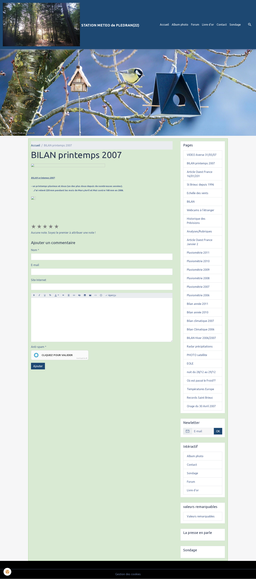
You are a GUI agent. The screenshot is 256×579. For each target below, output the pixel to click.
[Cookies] (7, 572)
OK (218, 431)
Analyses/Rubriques (199, 231)
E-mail (35, 265)
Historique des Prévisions (196, 220)
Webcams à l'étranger (200, 210)
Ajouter (38, 366)
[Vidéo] (90, 295)
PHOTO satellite (197, 355)
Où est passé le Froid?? (201, 380)
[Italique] (39, 295)
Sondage (235, 24)
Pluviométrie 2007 (198, 286)
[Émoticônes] (101, 295)
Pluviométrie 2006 (198, 295)
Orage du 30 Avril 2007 (201, 406)
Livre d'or (208, 24)
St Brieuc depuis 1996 (200, 184)
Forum (195, 24)
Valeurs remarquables (201, 516)
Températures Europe (200, 389)
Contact (222, 24)
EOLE (190, 363)
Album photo (180, 24)
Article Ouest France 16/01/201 (199, 174)
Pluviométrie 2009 (198, 269)
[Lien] (74, 295)
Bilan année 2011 (197, 303)
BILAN (191, 201)
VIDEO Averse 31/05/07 (201, 154)
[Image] (85, 295)
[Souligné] (45, 295)
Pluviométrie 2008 (198, 278)
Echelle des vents (197, 193)
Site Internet (38, 279)
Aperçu (112, 295)
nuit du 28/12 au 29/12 (201, 372)
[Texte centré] (68, 295)
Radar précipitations (200, 346)
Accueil (164, 24)
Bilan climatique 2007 (200, 320)
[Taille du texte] (50, 295)
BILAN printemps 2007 (201, 163)
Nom (34, 250)
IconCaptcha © (81, 358)
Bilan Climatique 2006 (200, 329)
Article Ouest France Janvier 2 (199, 242)
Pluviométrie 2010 (198, 261)
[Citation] (63, 295)
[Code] (95, 295)
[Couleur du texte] (57, 295)
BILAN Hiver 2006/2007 (201, 337)
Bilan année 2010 (197, 312)
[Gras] (34, 295)
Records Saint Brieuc (200, 397)
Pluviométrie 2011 (198, 252)
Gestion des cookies (128, 574)
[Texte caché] (79, 295)
